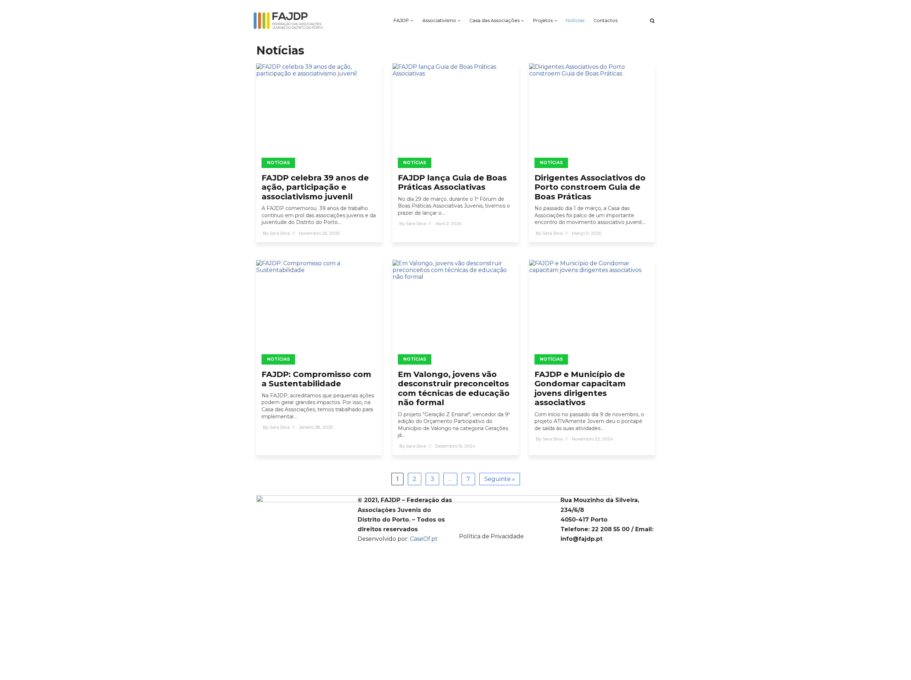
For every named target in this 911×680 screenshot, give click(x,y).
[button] (412, 21)
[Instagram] (506, 510)
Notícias (575, 20)
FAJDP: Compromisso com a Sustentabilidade (316, 379)
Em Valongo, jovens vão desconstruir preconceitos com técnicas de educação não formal (454, 388)
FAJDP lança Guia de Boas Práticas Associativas (452, 182)
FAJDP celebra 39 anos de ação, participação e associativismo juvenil (315, 187)
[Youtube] (506, 519)
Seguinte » (499, 479)
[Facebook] (506, 500)
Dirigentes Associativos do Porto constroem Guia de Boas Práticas (590, 187)
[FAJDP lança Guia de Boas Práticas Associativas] (455, 113)
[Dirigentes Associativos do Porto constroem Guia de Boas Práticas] (592, 113)
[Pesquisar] (652, 20)
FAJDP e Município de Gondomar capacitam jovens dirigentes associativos (580, 388)
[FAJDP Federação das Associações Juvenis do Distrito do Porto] (288, 20)
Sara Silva (280, 233)
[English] (630, 21)
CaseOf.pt (424, 538)
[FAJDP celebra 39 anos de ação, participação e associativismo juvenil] (319, 113)
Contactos (605, 20)
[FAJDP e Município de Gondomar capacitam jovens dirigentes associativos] (592, 310)
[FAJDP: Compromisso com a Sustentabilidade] (319, 310)
